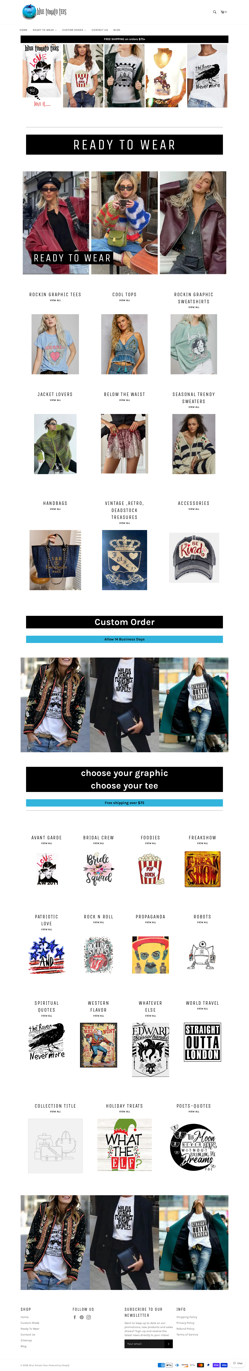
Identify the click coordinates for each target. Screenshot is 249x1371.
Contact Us (28, 1334)
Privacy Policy (185, 1323)
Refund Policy (185, 1328)
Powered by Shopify (59, 1365)
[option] (124, 76)
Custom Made (30, 1323)
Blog (23, 1346)
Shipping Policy (186, 1317)
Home (24, 1317)
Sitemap (26, 1340)
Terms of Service (187, 1334)
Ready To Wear (30, 1328)
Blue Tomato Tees (38, 1365)
